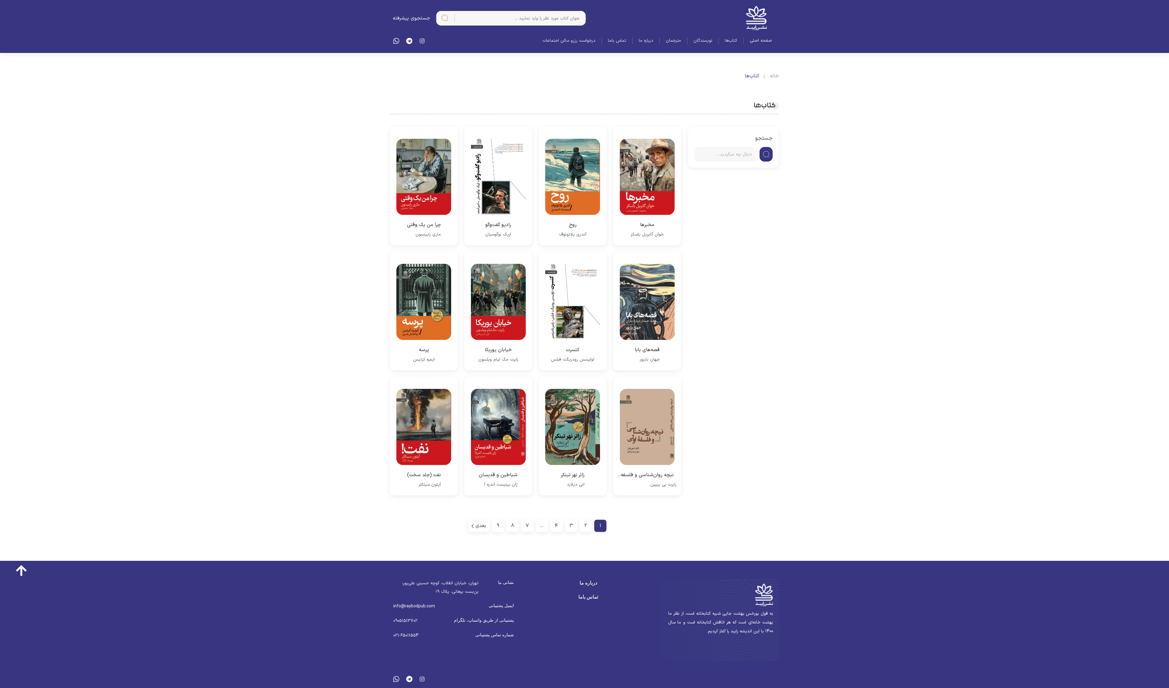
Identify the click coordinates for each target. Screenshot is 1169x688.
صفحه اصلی (761, 40)
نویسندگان (702, 40)
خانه (774, 76)
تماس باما (617, 40)
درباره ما (646, 40)
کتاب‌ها (731, 40)
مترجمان (673, 40)
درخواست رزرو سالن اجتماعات (568, 40)
